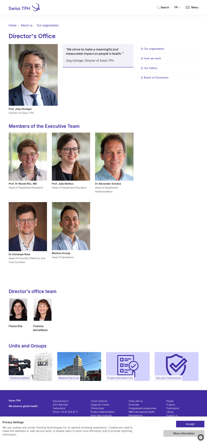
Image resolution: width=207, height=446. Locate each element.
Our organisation (48, 25)
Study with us (136, 401)
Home (13, 25)
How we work (152, 58)
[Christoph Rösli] (28, 226)
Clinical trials (97, 408)
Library (170, 411)
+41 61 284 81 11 (69, 411)
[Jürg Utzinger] (33, 75)
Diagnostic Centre (100, 404)
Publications (172, 408)
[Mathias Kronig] (71, 226)
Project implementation (103, 411)
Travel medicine (99, 401)
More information (184, 433)
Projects (170, 404)
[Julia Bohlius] (71, 157)
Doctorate (134, 404)
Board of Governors (156, 77)
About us (27, 25)
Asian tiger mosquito (101, 415)
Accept (190, 424)
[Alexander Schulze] (114, 157)
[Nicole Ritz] (28, 157)
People (170, 401)
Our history (150, 68)
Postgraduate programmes (142, 408)
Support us (172, 415)
